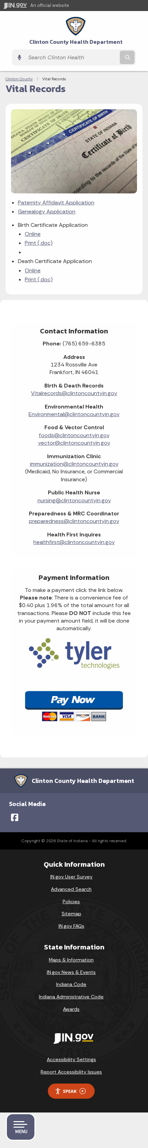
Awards (71, 1009)
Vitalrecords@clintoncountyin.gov (74, 393)
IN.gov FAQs (71, 926)
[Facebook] (14, 817)
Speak (70, 1091)
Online (33, 234)
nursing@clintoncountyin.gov (74, 500)
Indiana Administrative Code (71, 997)
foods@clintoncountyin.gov (74, 435)
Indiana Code (71, 984)
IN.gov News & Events (71, 972)
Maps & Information (71, 960)
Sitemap (71, 913)
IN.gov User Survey (71, 877)
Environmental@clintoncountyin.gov (74, 414)
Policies (71, 901)
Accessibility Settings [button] (71, 1059)
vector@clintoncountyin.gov (74, 442)
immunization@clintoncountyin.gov (74, 463)
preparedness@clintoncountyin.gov (74, 521)
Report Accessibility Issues (71, 1072)
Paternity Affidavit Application (56, 202)
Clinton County (19, 79)
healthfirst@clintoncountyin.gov (74, 542)
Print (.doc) (39, 242)
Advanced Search (71, 889)
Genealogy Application (46, 211)
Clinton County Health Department (76, 42)
